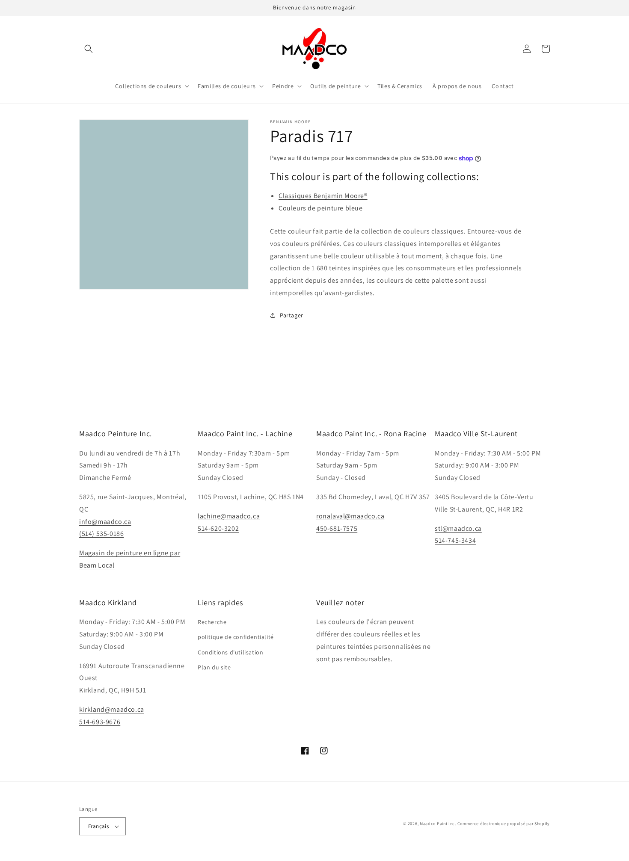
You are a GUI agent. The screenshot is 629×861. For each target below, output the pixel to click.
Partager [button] (291, 315)
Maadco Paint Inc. (438, 823)
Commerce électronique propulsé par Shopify (503, 823)
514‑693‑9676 (99, 721)
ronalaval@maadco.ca (350, 516)
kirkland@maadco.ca (111, 709)
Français (98, 826)
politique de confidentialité (236, 637)
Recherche (212, 622)
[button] (88, 48)
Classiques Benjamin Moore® (323, 195)
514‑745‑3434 (455, 540)
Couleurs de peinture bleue (321, 208)
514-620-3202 (218, 528)
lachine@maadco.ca (229, 516)
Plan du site (214, 667)
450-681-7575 (336, 528)
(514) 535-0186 (101, 533)
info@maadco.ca (105, 521)
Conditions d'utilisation (230, 652)
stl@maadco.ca (458, 528)
